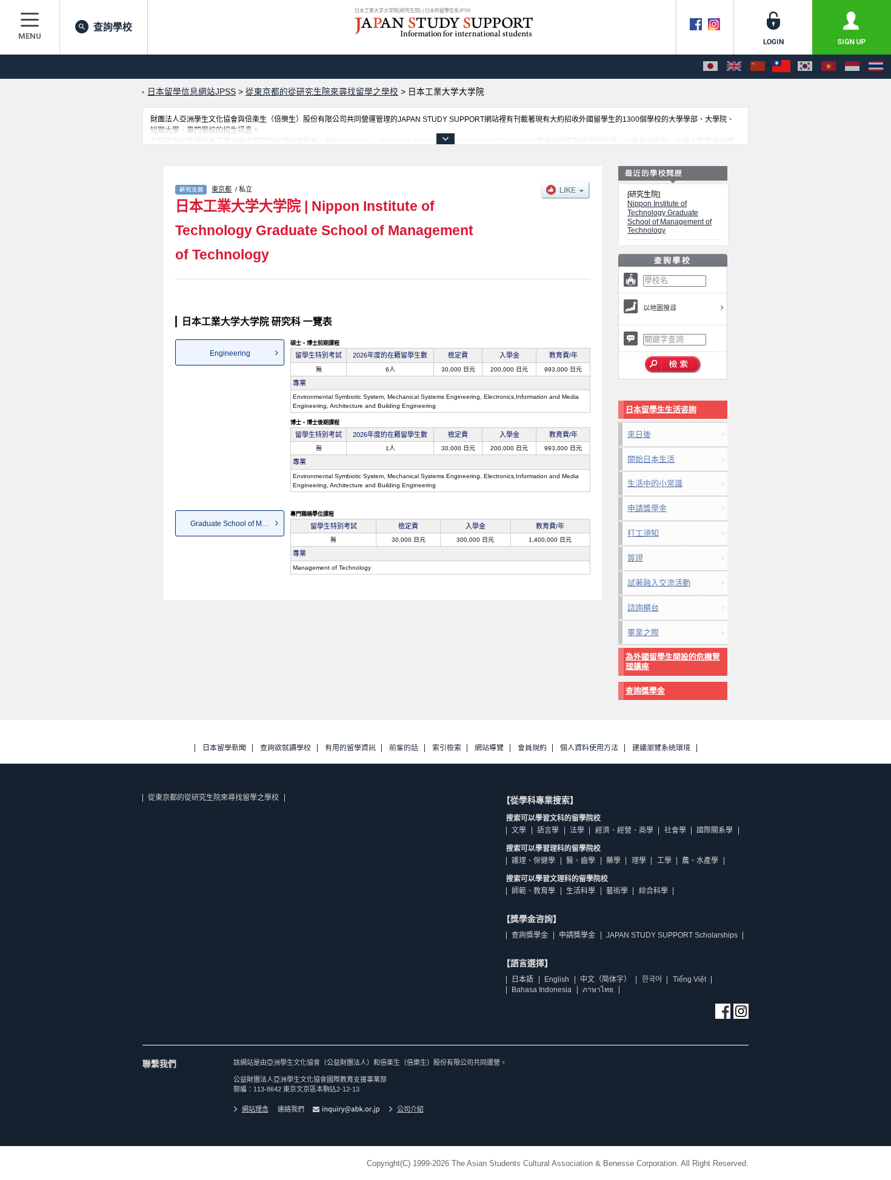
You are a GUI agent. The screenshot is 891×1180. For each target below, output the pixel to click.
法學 (577, 830)
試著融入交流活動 (658, 582)
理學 (639, 860)
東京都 (222, 189)
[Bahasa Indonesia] (852, 66)
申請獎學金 (647, 508)
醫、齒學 (580, 860)
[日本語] (710, 66)
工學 (664, 860)
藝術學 (617, 891)
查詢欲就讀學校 (285, 748)
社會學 (675, 830)
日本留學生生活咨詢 (661, 409)
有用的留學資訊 (350, 748)
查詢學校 (112, 27)
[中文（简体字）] (758, 66)
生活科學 (580, 891)
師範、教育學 (533, 891)
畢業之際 (643, 632)
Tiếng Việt (689, 979)
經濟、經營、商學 (624, 830)
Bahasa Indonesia (542, 989)
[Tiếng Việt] (828, 66)
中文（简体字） (605, 979)
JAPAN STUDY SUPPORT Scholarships (672, 935)
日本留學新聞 (224, 748)
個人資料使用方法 (589, 748)
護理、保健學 (533, 860)
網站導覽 (489, 748)
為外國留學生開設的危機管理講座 (673, 661)
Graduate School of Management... (237, 523)
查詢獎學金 (645, 690)
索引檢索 (446, 748)
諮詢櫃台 (643, 607)
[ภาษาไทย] (876, 66)
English (556, 979)
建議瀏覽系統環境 (661, 748)
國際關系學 (714, 830)
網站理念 (255, 1109)
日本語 (522, 979)
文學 (519, 830)
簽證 (635, 557)
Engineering (230, 353)
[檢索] (673, 364)
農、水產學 (700, 860)
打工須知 (643, 533)
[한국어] (805, 66)
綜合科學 (653, 891)
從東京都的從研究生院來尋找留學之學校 (213, 797)
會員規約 (532, 748)
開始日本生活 (651, 459)
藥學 (613, 860)
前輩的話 (403, 748)
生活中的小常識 (654, 483)
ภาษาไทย (597, 989)
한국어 (652, 979)
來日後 (639, 434)
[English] (734, 66)
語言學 (548, 830)
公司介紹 (410, 1109)
